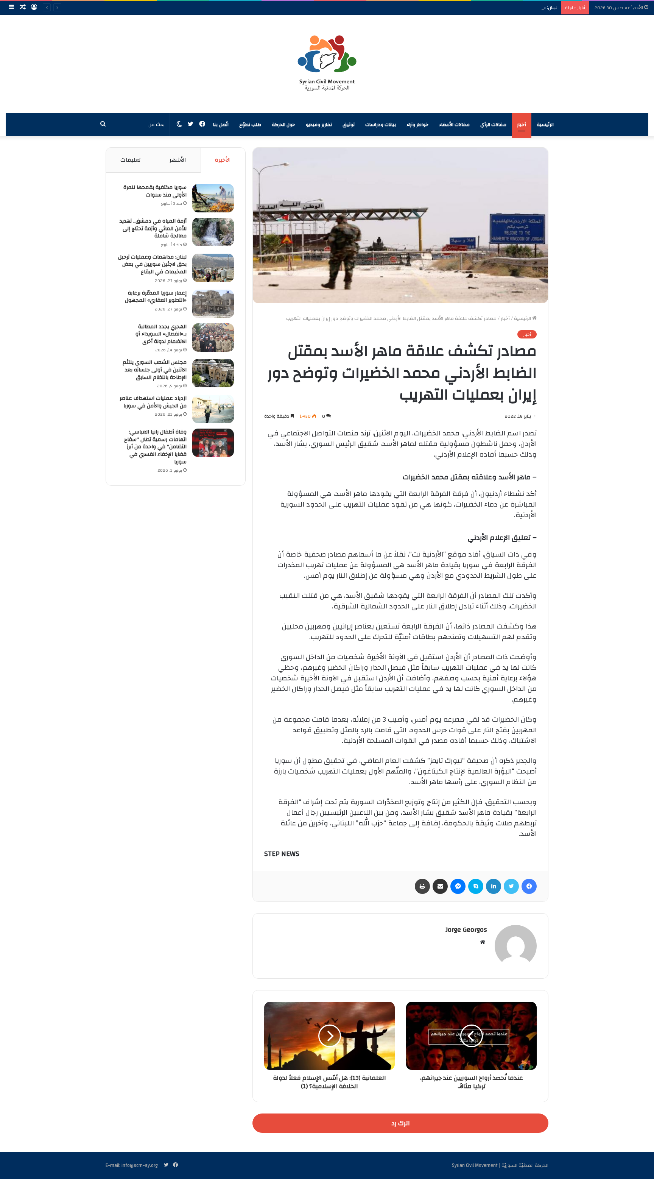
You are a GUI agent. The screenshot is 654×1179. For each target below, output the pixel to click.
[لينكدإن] (493, 886)
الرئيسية (545, 124)
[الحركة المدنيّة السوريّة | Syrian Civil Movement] (327, 64)
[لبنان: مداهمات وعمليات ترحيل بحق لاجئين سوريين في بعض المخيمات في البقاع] (213, 268)
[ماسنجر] (458, 886)
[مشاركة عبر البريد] (440, 886)
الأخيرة (223, 160)
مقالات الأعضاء (454, 124)
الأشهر (178, 160)
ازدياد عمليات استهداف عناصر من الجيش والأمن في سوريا (153, 402)
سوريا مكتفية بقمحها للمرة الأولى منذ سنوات (155, 191)
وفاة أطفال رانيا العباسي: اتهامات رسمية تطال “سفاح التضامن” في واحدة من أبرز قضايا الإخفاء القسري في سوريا (155, 446)
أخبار (521, 124)
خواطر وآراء (417, 124)
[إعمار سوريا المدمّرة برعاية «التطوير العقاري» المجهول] (213, 304)
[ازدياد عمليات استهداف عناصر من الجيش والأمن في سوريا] (213, 409)
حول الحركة (283, 124)
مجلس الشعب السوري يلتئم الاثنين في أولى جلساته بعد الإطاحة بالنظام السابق (155, 369)
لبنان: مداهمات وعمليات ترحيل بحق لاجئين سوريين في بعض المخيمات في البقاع (474, 7)
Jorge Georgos (466, 929)
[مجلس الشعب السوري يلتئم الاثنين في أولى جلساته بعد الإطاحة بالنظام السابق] (213, 373)
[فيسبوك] (529, 886)
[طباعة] (422, 886)
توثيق (349, 124)
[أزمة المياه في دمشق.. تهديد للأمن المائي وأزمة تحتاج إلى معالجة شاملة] (213, 232)
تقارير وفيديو (319, 124)
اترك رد (400, 1123)
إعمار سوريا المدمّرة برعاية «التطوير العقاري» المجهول (156, 297)
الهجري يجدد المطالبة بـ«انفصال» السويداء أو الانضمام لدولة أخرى (161, 334)
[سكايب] (475, 886)
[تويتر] (511, 886)
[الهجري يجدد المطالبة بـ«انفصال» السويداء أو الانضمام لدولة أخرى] (213, 337)
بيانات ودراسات (380, 124)
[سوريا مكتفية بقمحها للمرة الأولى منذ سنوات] (213, 198)
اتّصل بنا (221, 124)
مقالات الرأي (493, 124)
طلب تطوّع (250, 124)
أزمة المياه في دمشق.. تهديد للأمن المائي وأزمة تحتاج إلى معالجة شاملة (153, 228)
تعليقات (130, 160)
